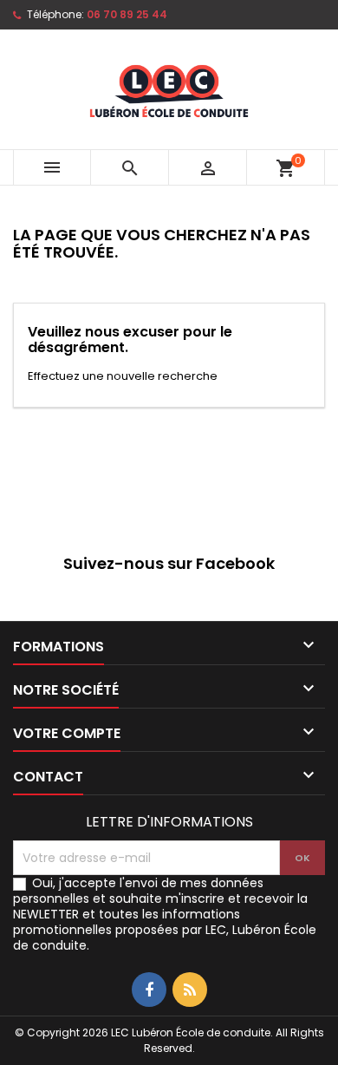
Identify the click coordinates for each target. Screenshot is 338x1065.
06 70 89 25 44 (127, 14)
